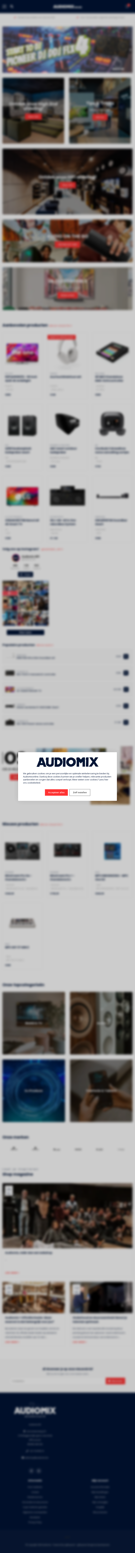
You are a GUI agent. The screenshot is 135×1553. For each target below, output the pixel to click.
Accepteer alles (56, 792)
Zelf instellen (80, 792)
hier (106, 779)
